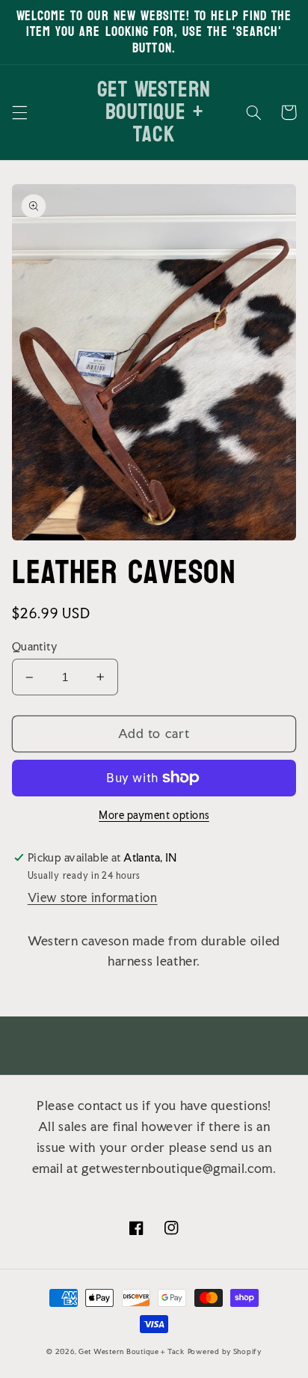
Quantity (35, 646)
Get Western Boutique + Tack (131, 1351)
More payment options (154, 815)
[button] (19, 112)
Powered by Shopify (225, 1351)
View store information (93, 898)
